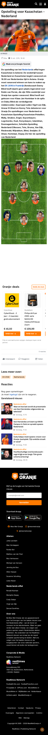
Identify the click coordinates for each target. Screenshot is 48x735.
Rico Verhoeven (12, 558)
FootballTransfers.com (29, 684)
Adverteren (11, 708)
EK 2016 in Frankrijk (14, 85)
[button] (45, 4)
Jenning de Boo (12, 567)
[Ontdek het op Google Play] (32, 517)
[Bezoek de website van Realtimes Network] (15, 662)
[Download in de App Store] (14, 517)
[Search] (36, 4)
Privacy (38, 708)
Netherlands (19, 377)
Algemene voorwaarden (25, 713)
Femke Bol (10, 550)
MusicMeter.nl (11, 691)
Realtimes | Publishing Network (24, 729)
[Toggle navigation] (40, 4)
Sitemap (27, 718)
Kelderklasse (36, 691)
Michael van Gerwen (14, 563)
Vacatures (29, 708)
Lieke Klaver (11, 581)
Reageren (25, 359)
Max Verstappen (12, 545)
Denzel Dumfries (12, 608)
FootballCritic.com (13, 684)
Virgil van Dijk (11, 604)
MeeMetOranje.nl (24, 695)
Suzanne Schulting (13, 576)
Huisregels (10, 713)
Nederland (27, 69)
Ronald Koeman (12, 591)
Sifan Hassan (11, 572)
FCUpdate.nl (11, 688)
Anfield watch (11, 695)
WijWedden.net (24, 691)
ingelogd (13, 394)
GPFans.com (22, 688)
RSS (20, 718)
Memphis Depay (12, 595)
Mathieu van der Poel (14, 554)
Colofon (39, 713)
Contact (21, 708)
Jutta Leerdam (11, 541)
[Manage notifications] (42, 730)
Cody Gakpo (11, 599)
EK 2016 (5, 377)
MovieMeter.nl (33, 688)
